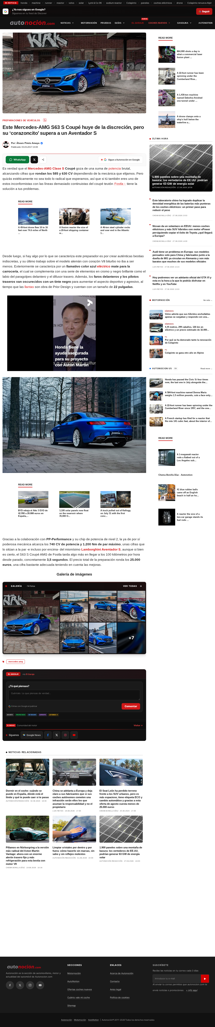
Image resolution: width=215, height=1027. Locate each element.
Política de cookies (120, 997)
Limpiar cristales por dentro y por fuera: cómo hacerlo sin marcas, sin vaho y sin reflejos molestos (73, 850)
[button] (132, 586)
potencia (115, 168)
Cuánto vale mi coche (78, 997)
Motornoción (89, 23)
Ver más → (207, 300)
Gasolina (182, 23)
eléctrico (103, 266)
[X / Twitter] (20, 985)
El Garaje (138, 23)
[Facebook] (10, 985)
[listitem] (31, 622)
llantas (29, 287)
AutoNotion (205, 23)
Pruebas (106, 23)
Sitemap (71, 1005)
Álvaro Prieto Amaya (27, 143)
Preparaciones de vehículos (21, 120)
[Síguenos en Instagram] (65, 735)
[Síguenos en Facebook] (48, 735)
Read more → (206, 369)
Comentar (131, 706)
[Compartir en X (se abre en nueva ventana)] (34, 159)
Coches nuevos (157, 23)
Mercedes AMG (15, 661)
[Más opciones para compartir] (43, 159)
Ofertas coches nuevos (79, 989)
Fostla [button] (118, 184)
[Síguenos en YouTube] (74, 735)
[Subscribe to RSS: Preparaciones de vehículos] (45, 120)
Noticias (66, 23)
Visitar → (138, 725)
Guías (118, 23)
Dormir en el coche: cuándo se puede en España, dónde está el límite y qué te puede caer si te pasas (27, 794)
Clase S (58, 168)
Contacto (115, 981)
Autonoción (66, 1020)
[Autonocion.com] (32, 22)
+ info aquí (191, 990)
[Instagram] (30, 985)
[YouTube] (40, 985)
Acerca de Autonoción (121, 973)
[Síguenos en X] (56, 735)
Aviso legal (115, 989)
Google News (34, 735)
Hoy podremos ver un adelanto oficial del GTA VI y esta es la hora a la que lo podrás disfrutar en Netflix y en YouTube (182, 280)
